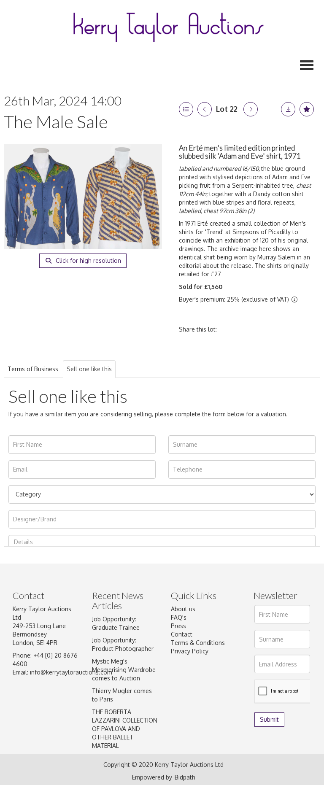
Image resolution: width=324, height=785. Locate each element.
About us (183, 608)
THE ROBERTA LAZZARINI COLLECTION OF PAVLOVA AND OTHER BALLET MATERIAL (124, 728)
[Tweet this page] (248, 329)
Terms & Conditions (198, 642)
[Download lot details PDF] (288, 109)
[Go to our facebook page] (179, 690)
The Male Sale (56, 121)
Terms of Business (33, 368)
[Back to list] (186, 109)
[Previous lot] (204, 109)
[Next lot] (250, 109)
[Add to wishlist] (307, 109)
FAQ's (178, 617)
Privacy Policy (189, 651)
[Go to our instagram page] (283, 329)
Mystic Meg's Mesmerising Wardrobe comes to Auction (124, 670)
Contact (181, 634)
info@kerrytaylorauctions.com (71, 672)
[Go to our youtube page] (179, 700)
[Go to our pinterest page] (214, 690)
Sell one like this (89, 368)
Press (178, 625)
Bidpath (185, 777)
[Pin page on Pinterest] (266, 329)
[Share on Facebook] (231, 329)
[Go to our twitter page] (197, 690)
